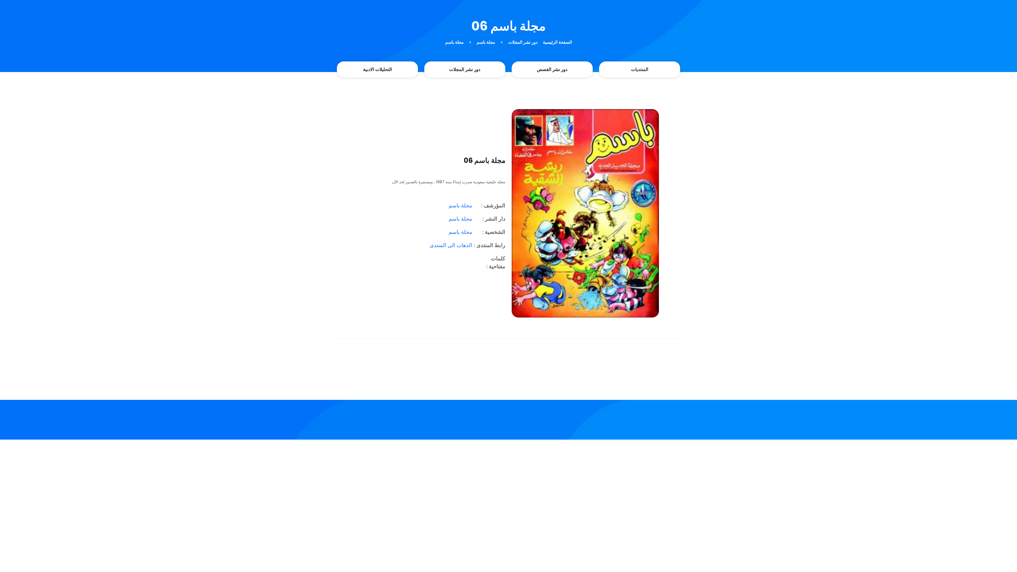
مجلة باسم (486, 42)
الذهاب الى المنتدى (451, 245)
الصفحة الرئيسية (557, 42)
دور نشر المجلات (523, 42)
